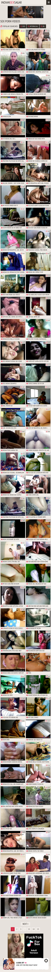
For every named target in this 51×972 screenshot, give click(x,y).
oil (43, 26)
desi (23, 26)
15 (38, 929)
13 (29, 929)
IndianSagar (11, 2)
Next (25, 923)
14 (33, 929)
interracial (34, 26)
